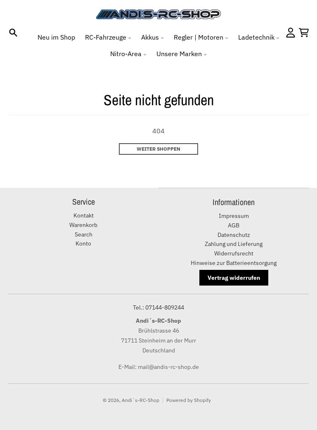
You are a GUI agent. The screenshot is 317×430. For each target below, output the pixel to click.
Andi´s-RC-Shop (140, 400)
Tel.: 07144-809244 (158, 307)
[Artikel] (304, 33)
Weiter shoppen (158, 149)
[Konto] (291, 33)
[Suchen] (13, 33)
